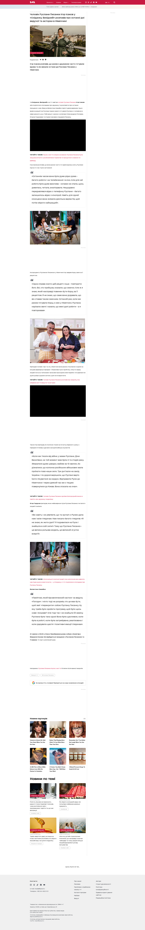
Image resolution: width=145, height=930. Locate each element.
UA (106, 2)
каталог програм (80, 892)
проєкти (50, 2)
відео (66, 2)
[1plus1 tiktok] (37, 885)
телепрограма (76, 2)
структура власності (103, 884)
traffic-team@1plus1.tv (37, 920)
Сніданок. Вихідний (36, 52)
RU (109, 2)
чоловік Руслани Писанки (67, 102)
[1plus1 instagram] (31, 885)
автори (98, 881)
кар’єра (76, 895)
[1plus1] (32, 2)
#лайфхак (64, 809)
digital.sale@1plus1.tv (36, 916)
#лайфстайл (35, 813)
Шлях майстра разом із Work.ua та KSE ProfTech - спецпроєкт (79, 6)
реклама (77, 884)
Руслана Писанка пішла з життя (49, 668)
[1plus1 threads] (34, 885)
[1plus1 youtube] (44, 885)
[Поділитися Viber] (45, 59)
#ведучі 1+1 (34, 675)
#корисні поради (36, 843)
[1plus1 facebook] (41, 885)
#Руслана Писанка (48, 675)
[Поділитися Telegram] (40, 59)
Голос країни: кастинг (53, 6)
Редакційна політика (103, 898)
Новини (58, 2)
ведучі (76, 898)
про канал (77, 881)
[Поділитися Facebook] (43, 59)
